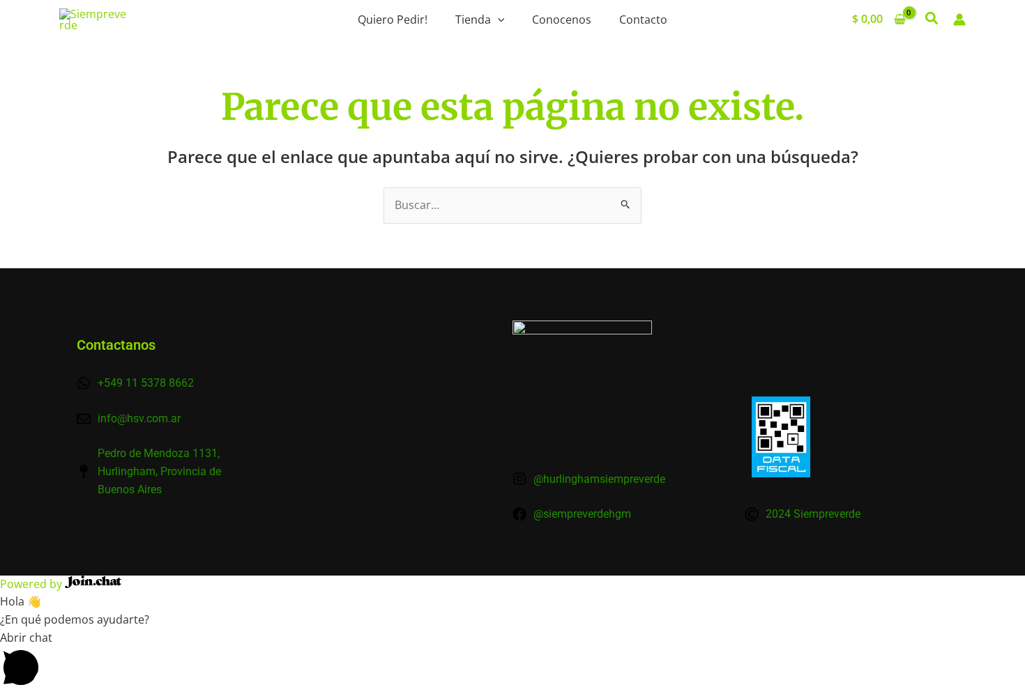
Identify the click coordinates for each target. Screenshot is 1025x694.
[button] (932, 19)
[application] (498, 19)
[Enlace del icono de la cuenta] (959, 19)
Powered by (32, 584)
